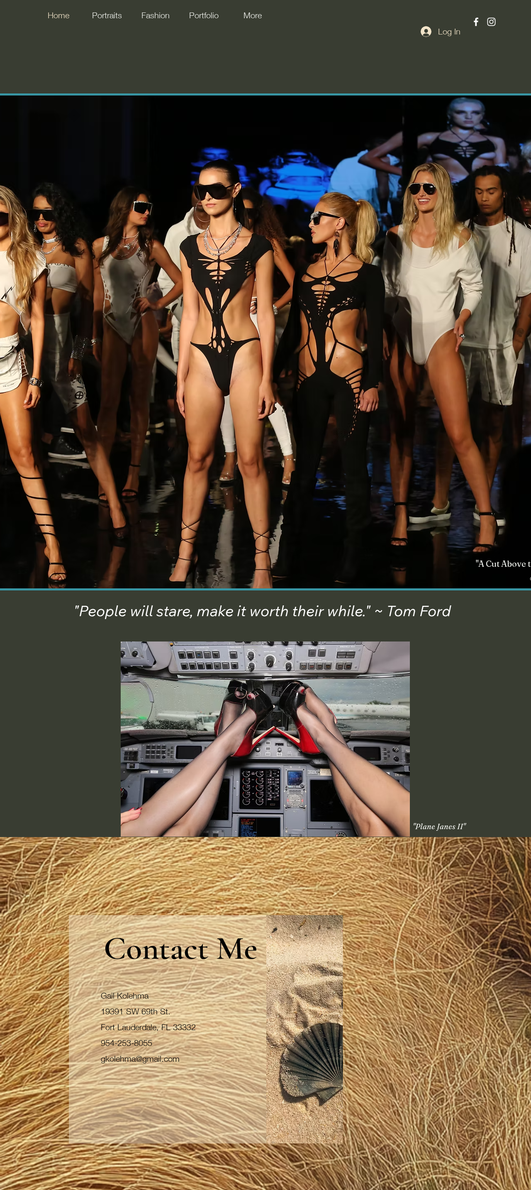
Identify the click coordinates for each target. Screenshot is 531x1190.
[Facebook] (476, 21)
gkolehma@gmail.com (140, 1058)
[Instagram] (491, 21)
